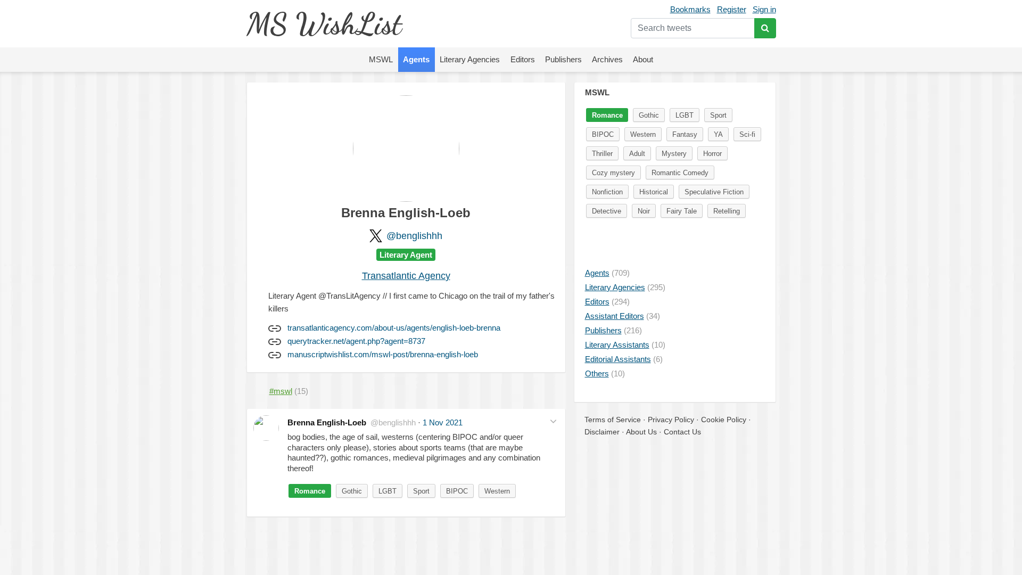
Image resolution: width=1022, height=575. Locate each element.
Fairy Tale (681, 211)
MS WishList (323, 23)
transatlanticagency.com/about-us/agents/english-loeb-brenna (393, 327)
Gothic (352, 491)
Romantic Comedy (680, 173)
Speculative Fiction (714, 192)
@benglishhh (414, 236)
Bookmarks (690, 9)
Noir (644, 211)
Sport (421, 491)
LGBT (387, 491)
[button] (553, 421)
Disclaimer (602, 432)
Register (731, 9)
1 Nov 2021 (443, 422)
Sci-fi (747, 134)
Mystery (674, 154)
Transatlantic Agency (406, 275)
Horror (712, 154)
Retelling (726, 211)
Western (497, 491)
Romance (309, 491)
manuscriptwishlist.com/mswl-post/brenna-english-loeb (382, 354)
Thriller (602, 154)
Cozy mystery (613, 173)
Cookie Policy (723, 419)
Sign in (764, 9)
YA (718, 134)
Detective (606, 211)
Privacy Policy (671, 419)
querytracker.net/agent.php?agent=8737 (356, 341)
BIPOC (457, 491)
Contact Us (682, 432)
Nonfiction (607, 192)
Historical (653, 192)
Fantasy (684, 134)
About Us (641, 432)
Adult (637, 154)
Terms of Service (612, 419)
